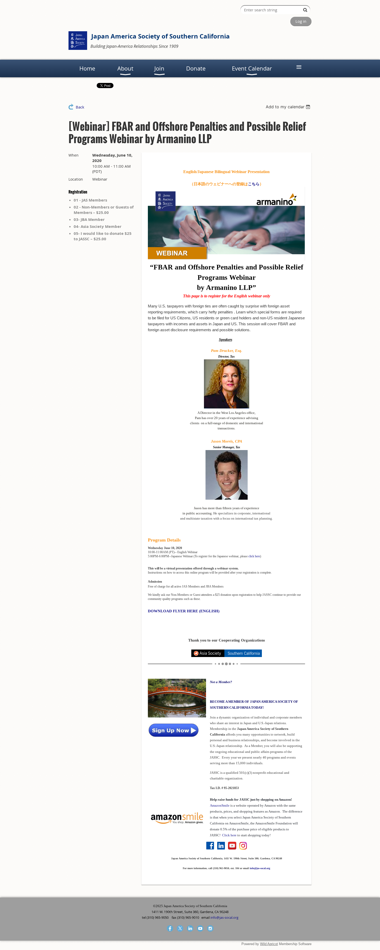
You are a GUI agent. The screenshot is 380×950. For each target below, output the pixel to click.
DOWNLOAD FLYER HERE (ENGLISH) (183, 611)
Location (76, 179)
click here (254, 556)
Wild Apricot (269, 944)
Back (80, 107)
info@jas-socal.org (260, 868)
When (74, 155)
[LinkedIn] (190, 928)
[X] (180, 928)
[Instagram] (210, 928)
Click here (229, 835)
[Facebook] (170, 928)
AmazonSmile (220, 805)
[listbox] (288, 107)
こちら (254, 184)
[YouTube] (200, 928)
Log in (300, 21)
